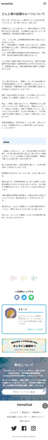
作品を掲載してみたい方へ (17, 417)
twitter (24, 297)
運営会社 (25, 412)
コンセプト (14, 412)
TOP (45, 406)
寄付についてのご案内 (24, 392)
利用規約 (36, 412)
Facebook (17, 297)
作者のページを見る (35, 329)
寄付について (37, 417)
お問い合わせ (24, 421)
